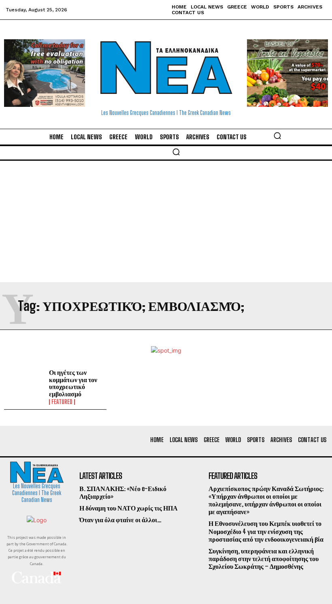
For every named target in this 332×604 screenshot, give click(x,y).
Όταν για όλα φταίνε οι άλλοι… (120, 519)
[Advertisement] (166, 221)
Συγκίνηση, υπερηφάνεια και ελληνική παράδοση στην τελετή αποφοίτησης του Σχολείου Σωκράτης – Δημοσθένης (264, 558)
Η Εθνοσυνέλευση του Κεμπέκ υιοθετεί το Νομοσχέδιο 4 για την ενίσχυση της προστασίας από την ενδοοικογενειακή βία (266, 530)
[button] (277, 136)
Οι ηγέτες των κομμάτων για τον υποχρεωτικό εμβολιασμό (73, 383)
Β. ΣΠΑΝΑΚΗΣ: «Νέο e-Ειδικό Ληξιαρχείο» (122, 492)
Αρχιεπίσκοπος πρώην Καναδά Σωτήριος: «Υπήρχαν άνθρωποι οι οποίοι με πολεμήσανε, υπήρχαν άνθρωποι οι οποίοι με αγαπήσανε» (266, 500)
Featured (61, 402)
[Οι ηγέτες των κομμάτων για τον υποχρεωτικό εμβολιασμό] (24, 385)
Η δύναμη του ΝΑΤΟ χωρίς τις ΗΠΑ (128, 508)
